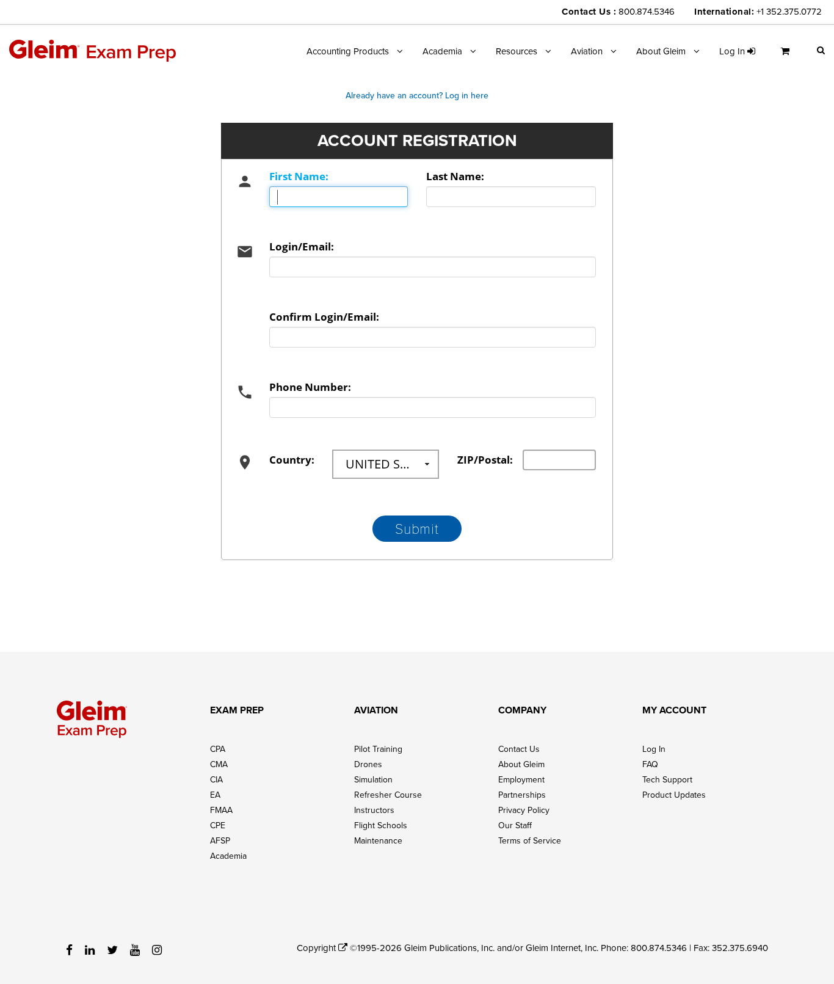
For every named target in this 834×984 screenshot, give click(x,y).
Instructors (374, 810)
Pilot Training (378, 749)
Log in (733, 51)
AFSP (220, 840)
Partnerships (522, 795)
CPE (217, 825)
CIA (216, 779)
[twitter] (112, 949)
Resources (516, 51)
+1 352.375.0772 (789, 11)
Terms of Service (529, 840)
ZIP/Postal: (480, 460)
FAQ (650, 764)
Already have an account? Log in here (417, 95)
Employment (521, 779)
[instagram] (157, 949)
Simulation (373, 779)
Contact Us (519, 749)
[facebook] (69, 949)
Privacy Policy (523, 810)
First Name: (298, 176)
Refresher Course (388, 795)
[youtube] (135, 949)
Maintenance (378, 840)
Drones (368, 764)
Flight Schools (380, 825)
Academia (442, 51)
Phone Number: (310, 387)
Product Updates (674, 795)
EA (215, 795)
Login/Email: (301, 246)
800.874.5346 (646, 11)
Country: (291, 460)
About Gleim (661, 51)
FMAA (221, 810)
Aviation (587, 51)
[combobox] (385, 464)
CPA (217, 749)
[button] (821, 49)
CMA (219, 764)
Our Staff (515, 825)
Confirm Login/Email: (324, 317)
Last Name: (455, 176)
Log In (653, 749)
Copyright (317, 947)
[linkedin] (90, 949)
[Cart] (788, 55)
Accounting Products (347, 51)
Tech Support (667, 779)
